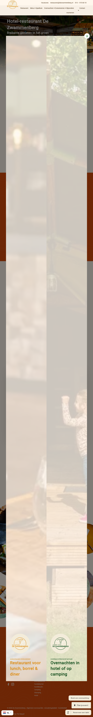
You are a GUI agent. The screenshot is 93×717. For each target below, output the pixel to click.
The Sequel (20, 714)
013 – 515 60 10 (80, 3)
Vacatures (44, 3)
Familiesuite (38, 687)
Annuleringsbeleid (50, 708)
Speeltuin (39, 8)
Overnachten (48, 8)
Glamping (37, 692)
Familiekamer (39, 684)
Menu (32, 8)
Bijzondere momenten (70, 10)
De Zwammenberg (19, 708)
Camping (37, 690)
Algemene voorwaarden (35, 708)
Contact (82, 8)
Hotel (36, 695)
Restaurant (24, 8)
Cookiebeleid (62, 708)
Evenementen (60, 8)
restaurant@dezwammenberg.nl (61, 3)
